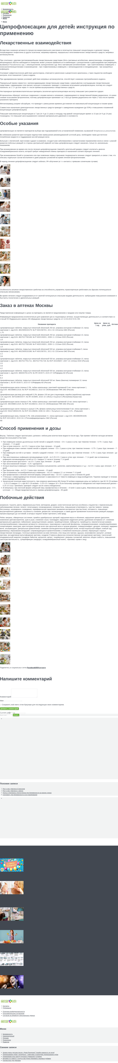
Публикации (7, 1008)
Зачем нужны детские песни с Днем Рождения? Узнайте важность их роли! (57, 876)
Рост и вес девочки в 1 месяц (13, 791)
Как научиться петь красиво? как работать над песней (41, 993)
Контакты (6, 1006)
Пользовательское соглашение (13, 1013)
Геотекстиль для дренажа (19, 971)
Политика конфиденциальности (14, 1011)
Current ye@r (6, 713)
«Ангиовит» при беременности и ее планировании (20, 795)
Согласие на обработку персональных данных (19, 1015)
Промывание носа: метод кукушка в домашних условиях (43, 925)
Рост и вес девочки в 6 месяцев (14, 789)
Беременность (8, 1034)
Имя (1, 701)
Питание (6, 1038)
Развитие (6, 1042)
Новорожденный (8, 1036)
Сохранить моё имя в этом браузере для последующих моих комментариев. (33, 704)
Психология (7, 15)
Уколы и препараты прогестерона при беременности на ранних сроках (27, 793)
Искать (16, 715)
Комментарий (5, 697)
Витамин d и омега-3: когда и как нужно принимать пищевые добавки (53, 948)
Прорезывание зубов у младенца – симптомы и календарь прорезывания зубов (30, 1054)
